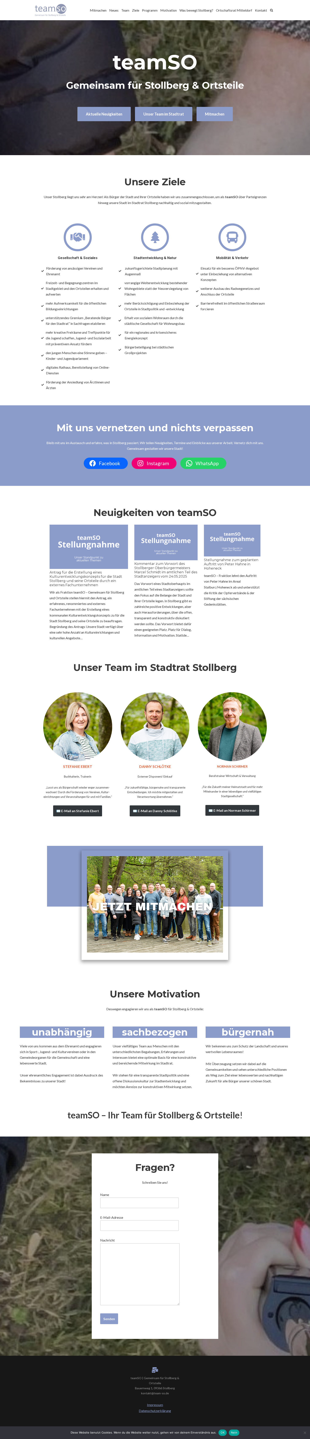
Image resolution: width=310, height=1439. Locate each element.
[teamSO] (50, 10)
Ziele (135, 10)
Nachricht (107, 1240)
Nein (234, 1432)
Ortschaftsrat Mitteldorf (234, 10)
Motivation (168, 10)
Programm (150, 10)
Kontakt (261, 10)
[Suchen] (271, 10)
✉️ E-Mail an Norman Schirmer (232, 810)
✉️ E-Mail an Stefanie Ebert (77, 811)
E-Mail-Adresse (111, 1217)
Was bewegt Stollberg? (196, 10)
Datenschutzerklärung (155, 1411)
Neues (114, 10)
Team (125, 10)
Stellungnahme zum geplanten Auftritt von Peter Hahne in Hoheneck (231, 564)
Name (104, 1195)
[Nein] (305, 1433)
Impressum (155, 1405)
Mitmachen (98, 10)
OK (223, 1432)
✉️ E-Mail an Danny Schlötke (155, 811)
